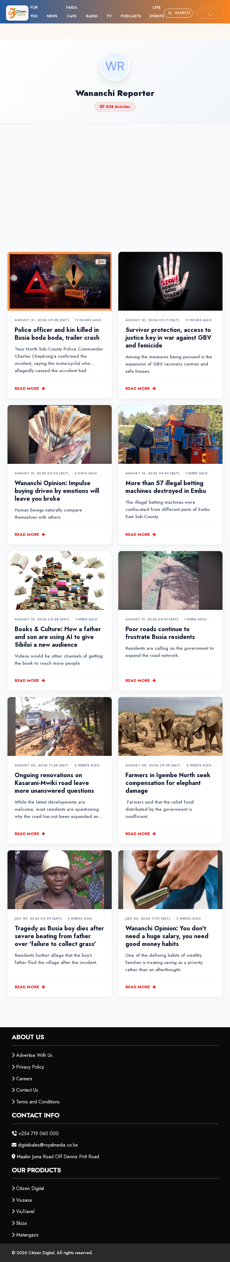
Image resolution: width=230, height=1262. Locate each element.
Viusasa (24, 1200)
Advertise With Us (34, 1055)
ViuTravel (25, 1211)
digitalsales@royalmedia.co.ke (48, 1144)
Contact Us (27, 1090)
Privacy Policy (30, 1067)
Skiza (21, 1223)
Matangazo (27, 1234)
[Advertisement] (115, 178)
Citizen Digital (30, 1188)
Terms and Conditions (38, 1101)
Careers (24, 1078)
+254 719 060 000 (39, 1133)
